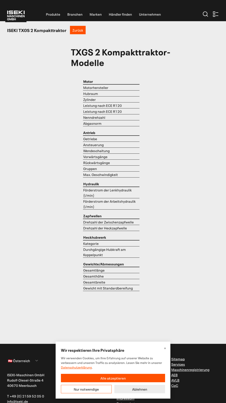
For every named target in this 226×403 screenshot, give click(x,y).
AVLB (175, 380)
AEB (174, 374)
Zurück (77, 30)
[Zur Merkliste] (215, 14)
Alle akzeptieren (113, 378)
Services (178, 364)
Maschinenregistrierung (190, 369)
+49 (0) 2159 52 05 (25, 396)
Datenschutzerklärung (76, 367)
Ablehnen (139, 389)
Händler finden (120, 14)
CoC (174, 385)
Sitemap (178, 358)
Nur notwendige (86, 389)
